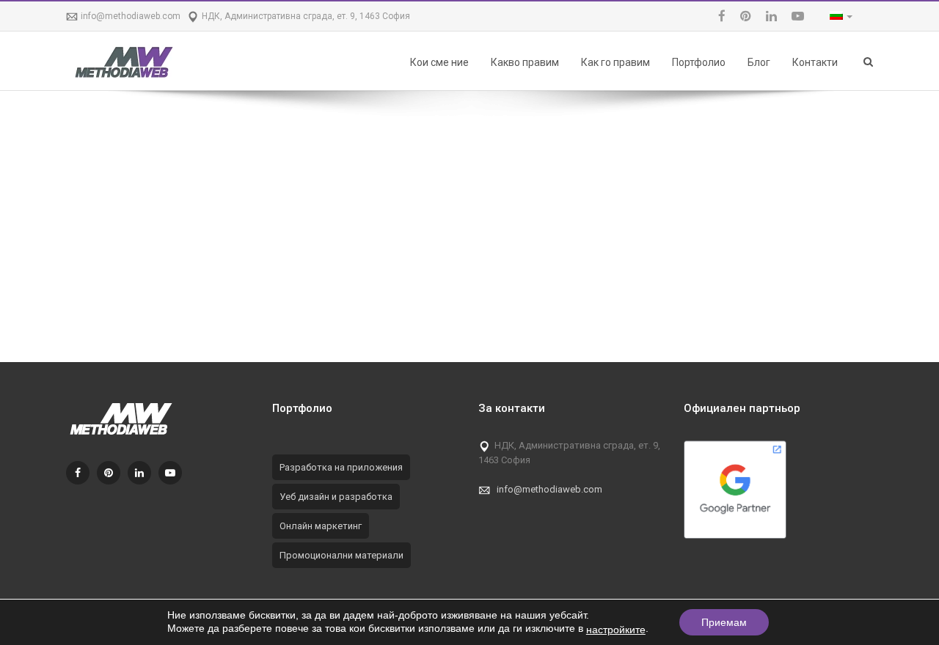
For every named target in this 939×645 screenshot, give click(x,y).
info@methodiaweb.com (130, 16)
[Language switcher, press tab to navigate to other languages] (837, 16)
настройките (616, 629)
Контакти (815, 62)
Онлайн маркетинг (320, 525)
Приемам (724, 622)
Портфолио (699, 62)
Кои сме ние (439, 62)
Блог (759, 62)
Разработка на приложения (341, 467)
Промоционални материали (341, 555)
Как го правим (615, 62)
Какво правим (525, 62)
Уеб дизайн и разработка (335, 496)
